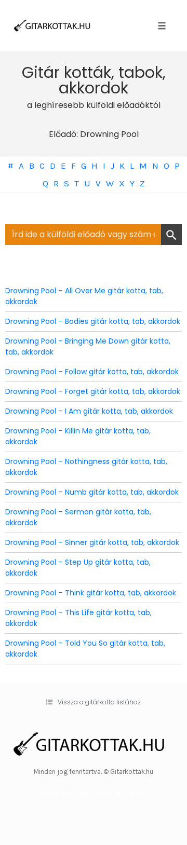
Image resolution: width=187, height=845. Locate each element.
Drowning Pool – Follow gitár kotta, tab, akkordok (92, 371)
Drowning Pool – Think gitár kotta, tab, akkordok (90, 593)
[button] (93, 702)
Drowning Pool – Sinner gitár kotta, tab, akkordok (92, 542)
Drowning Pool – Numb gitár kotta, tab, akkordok (92, 492)
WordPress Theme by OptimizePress (94, 793)
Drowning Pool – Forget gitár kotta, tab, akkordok (92, 391)
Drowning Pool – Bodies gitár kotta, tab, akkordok (92, 321)
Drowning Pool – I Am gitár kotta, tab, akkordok (89, 411)
